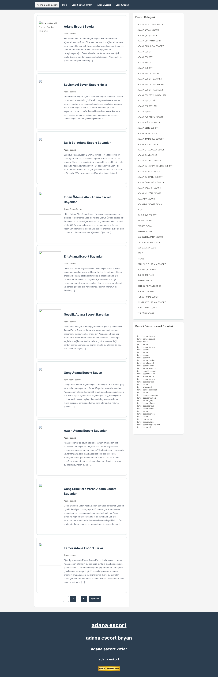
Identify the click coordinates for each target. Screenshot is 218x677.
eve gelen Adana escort (150, 237)
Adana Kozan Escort (149, 144)
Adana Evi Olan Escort (150, 122)
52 (84, 598)
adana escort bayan (109, 638)
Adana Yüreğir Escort (149, 193)
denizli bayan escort (146, 339)
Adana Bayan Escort (47, 5)
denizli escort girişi (145, 400)
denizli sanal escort (145, 363)
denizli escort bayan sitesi (148, 424)
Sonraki (94, 598)
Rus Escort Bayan (147, 269)
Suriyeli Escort (146, 291)
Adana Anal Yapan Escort (151, 24)
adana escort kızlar (109, 649)
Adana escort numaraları (152, 95)
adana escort (109, 625)
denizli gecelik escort (146, 371)
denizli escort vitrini (145, 422)
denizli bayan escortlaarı (147, 395)
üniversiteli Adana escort (152, 302)
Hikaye (141, 259)
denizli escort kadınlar (146, 368)
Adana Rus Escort (147, 155)
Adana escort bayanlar (150, 79)
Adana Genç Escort (148, 128)
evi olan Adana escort (150, 242)
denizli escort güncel (146, 403)
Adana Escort (104, 5)
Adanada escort (146, 199)
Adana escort (70, 33)
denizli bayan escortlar (147, 390)
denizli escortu (143, 358)
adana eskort (109, 659)
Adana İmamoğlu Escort (151, 139)
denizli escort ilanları (146, 360)
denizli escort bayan (146, 336)
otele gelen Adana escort (152, 264)
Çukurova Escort (147, 215)
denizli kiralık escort (145, 376)
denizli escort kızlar (145, 365)
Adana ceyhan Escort (149, 41)
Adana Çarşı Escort (148, 35)
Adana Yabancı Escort (149, 188)
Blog (64, 5)
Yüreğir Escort (146, 313)
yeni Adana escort (147, 307)
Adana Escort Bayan (73, 209)
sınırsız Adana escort (149, 286)
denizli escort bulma (145, 408)
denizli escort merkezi (146, 398)
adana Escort (145, 52)
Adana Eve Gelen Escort (150, 117)
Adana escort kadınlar (150, 90)
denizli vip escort (144, 387)
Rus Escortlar (146, 275)
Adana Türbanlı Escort (150, 177)
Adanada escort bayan (150, 204)
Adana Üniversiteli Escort (152, 182)
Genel (141, 253)
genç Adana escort (72, 380)
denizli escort (143, 344)
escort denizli (143, 341)
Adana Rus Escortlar (149, 160)
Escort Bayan (145, 226)
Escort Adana (122, 5)
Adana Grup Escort (148, 133)
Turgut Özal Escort (149, 297)
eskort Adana (145, 231)
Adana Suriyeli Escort (150, 171)
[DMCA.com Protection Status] (109, 669)
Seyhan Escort (146, 280)
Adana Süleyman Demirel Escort (155, 166)
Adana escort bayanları (151, 84)
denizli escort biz (144, 427)
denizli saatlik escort (146, 373)
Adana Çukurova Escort (151, 46)
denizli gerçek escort (146, 419)
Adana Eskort (145, 111)
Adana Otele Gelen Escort (152, 150)
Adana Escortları (147, 106)
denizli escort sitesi (145, 382)
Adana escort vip (147, 100)
